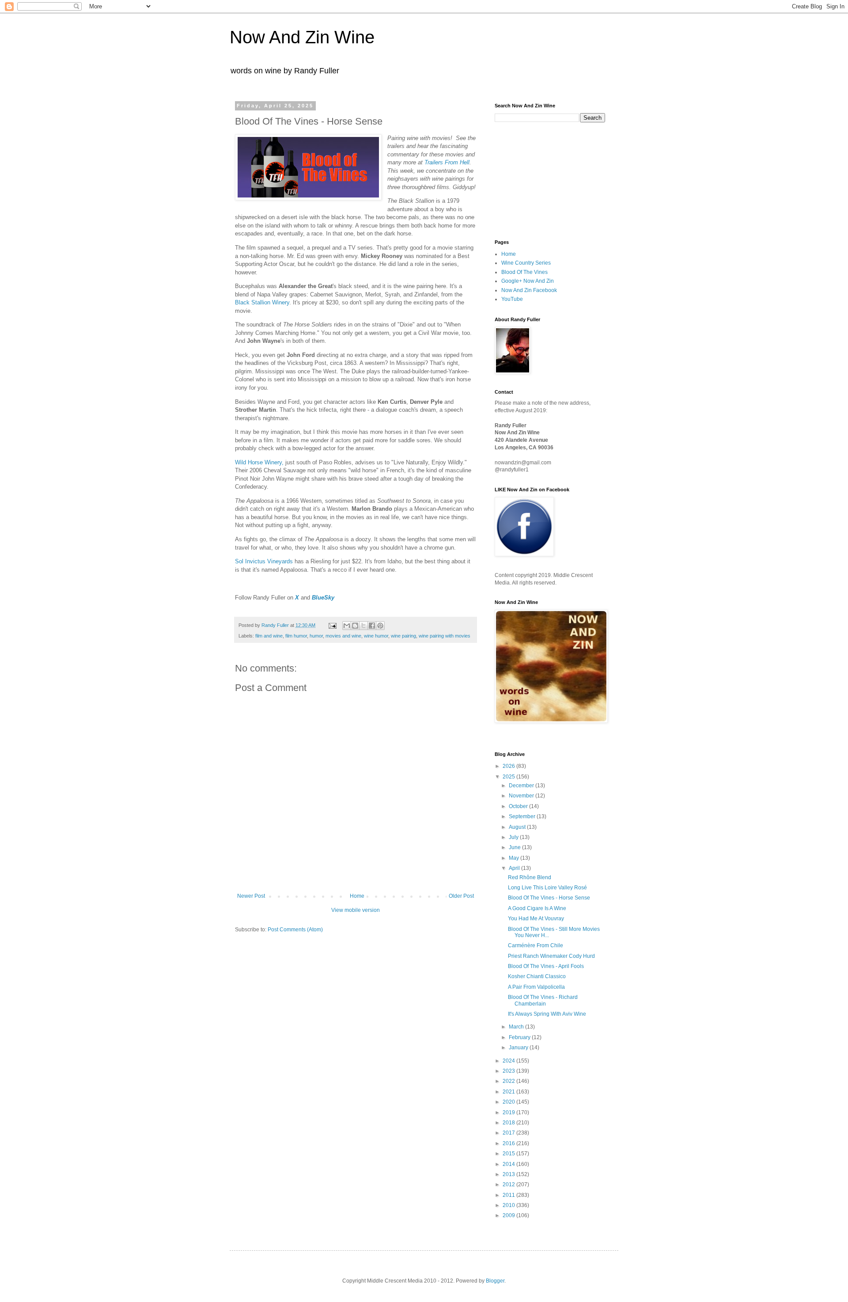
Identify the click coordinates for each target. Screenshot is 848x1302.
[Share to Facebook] (371, 625)
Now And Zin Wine (302, 37)
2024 (509, 1061)
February (520, 1037)
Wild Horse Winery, (259, 462)
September (523, 816)
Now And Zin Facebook (529, 290)
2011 (509, 1195)
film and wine (269, 635)
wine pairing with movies (444, 635)
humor (316, 635)
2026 (509, 766)
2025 (509, 777)
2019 (509, 1112)
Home (357, 896)
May (514, 858)
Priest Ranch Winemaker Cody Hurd (551, 956)
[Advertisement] (539, 180)
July (514, 837)
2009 (509, 1215)
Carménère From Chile (535, 945)
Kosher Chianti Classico (537, 976)
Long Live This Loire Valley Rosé (547, 887)
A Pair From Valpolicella (536, 987)
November (522, 796)
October (519, 806)
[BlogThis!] (355, 625)
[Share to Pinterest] (380, 625)
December (522, 785)
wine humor (376, 635)
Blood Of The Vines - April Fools (546, 966)
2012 (509, 1184)
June (515, 847)
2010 (509, 1205)
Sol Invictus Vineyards (264, 561)
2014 (509, 1164)
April (515, 868)
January (519, 1047)
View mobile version (355, 910)
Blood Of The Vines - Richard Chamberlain (543, 1000)
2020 (509, 1102)
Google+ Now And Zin (527, 281)
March (517, 1027)
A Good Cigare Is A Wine (537, 908)
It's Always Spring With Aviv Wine (547, 1014)
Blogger (495, 1281)
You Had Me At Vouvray (536, 918)
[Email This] (346, 625)
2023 (509, 1071)
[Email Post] (332, 625)
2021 (509, 1092)
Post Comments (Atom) (295, 929)
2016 (509, 1143)
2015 (509, 1153)
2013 (509, 1174)
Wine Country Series (526, 263)
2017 (509, 1133)
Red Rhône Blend (529, 877)
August (518, 827)
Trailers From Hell (446, 162)
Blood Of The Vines (524, 272)
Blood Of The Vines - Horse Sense (549, 898)
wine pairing (403, 635)
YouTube (512, 299)
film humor (296, 635)
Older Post (461, 896)
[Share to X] (363, 625)
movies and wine (343, 635)
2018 (509, 1123)
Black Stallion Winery (262, 302)
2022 (509, 1081)
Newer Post (251, 896)
